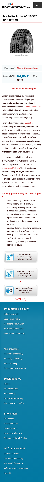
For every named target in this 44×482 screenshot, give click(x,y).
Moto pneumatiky (11, 349)
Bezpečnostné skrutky (13, 398)
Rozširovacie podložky (14, 403)
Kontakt (7, 473)
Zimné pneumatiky (32, 107)
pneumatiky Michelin (11, 168)
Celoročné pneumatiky (14, 324)
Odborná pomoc (11, 428)
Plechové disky (10, 364)
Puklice (7, 384)
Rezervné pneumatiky (13, 354)
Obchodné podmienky (13, 459)
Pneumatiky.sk (14, 5)
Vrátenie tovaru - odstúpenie (16, 468)
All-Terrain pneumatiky (13, 329)
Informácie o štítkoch (13, 433)
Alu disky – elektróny (13, 359)
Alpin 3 (28, 123)
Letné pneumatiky (11, 314)
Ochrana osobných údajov (15, 438)
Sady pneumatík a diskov (15, 368)
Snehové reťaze (11, 389)
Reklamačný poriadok (13, 463)
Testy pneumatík (11, 424)
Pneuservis (9, 419)
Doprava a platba (11, 454)
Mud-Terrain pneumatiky (14, 334)
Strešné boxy (9, 394)
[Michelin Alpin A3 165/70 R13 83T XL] (22, 41)
